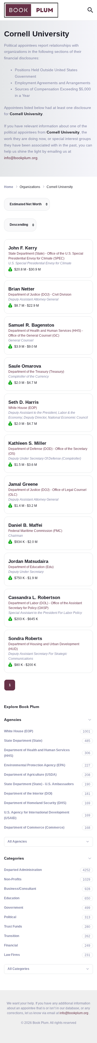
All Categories (18, 969)
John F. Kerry (22, 248)
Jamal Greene (23, 484)
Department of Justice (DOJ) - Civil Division (39, 294)
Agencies (12, 719)
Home (8, 187)
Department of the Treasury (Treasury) (36, 372)
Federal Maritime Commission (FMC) (35, 531)
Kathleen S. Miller (27, 443)
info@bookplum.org (20, 158)
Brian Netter (21, 289)
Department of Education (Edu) (31, 567)
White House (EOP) (22, 408)
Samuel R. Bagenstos (31, 325)
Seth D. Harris (23, 402)
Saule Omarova (24, 366)
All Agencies (17, 841)
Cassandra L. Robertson (34, 597)
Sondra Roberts (25, 638)
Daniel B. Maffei (25, 525)
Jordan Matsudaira (28, 561)
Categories (14, 858)
